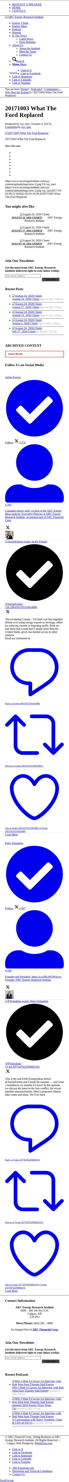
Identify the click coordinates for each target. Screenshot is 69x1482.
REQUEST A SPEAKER (26, 4)
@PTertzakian (13, 1063)
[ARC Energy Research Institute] (24, 17)
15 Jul (22, 1066)
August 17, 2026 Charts (27, 230)
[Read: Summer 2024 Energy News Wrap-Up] (38, 1402)
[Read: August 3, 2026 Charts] (27, 320)
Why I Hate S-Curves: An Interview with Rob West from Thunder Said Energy (38, 1389)
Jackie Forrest (39, 541)
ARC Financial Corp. (45, 1329)
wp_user (26, 127)
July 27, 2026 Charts (23, 331)
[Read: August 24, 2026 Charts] (27, 295)
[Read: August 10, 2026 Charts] (27, 312)
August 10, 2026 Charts (27, 243)
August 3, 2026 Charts (25, 323)
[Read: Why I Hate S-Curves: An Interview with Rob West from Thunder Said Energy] (38, 1384)
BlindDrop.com (43, 1443)
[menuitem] (38, 4)
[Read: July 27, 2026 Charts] (27, 328)
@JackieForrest (13, 604)
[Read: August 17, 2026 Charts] (27, 303)
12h (21, 607)
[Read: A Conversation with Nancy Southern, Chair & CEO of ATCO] (38, 1416)
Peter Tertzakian (39, 1001)
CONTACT (19, 10)
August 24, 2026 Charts (27, 217)
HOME (16, 7)
